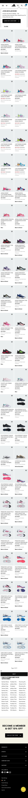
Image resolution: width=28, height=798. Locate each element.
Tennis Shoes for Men (5, 688)
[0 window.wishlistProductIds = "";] (6, 5)
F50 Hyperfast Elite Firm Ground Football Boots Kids (21, 569)
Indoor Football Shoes (14, 699)
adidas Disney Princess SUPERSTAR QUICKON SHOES (7, 221)
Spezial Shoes (5, 708)
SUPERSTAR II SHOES (20, 461)
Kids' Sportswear (5, 697)
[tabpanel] (14, 352)
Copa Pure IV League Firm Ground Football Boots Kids (7, 654)
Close (6, 26)
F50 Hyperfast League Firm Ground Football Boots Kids (7, 486)
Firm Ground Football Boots (14, 695)
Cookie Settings (5, 782)
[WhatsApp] (10, 772)
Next (14, 674)
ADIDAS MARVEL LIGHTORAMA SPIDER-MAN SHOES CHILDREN (20, 195)
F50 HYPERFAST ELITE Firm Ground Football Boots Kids (21, 411)
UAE (4, 780)
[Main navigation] (3, 5)
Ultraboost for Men (22, 703)
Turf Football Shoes (14, 690)
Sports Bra (4, 692)
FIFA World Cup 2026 (14, 701)
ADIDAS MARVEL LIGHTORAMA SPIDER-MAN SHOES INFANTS (6, 46)
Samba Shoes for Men (5, 695)
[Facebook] (2, 772)
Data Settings (4, 778)
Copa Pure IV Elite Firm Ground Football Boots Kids (21, 654)
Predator (12, 686)
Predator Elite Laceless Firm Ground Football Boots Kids (7, 542)
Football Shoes (14, 682)
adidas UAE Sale (14, 692)
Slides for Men (22, 697)
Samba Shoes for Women (5, 690)
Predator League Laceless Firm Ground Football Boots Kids (21, 542)
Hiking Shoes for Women (5, 706)
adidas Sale (13, 688)
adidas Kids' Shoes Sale (14, 684)
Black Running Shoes (22, 699)
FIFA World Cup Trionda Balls (14, 710)
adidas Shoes (22, 688)
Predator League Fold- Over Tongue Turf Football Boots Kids (21, 513)
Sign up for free (12, 735)
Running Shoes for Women (22, 695)
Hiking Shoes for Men (5, 684)
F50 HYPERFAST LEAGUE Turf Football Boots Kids (21, 437)
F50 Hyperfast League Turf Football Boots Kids (21, 598)
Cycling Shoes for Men (5, 710)
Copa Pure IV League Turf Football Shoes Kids (7, 627)
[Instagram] (5, 772)
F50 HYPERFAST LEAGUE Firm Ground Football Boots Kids (7, 437)
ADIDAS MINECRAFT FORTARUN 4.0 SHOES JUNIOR (20, 274)
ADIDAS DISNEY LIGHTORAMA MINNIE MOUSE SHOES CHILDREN (7, 195)
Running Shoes (22, 686)
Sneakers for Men (22, 692)
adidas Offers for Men (14, 697)
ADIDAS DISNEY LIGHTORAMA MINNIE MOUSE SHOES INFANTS (21, 46)
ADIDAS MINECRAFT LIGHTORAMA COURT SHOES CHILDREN (20, 247)
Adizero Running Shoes (22, 690)
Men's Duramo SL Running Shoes (22, 708)
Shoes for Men (22, 684)
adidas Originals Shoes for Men (5, 686)
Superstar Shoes (5, 699)
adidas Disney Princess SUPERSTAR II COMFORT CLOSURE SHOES (21, 385)
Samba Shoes (5, 682)
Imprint (3, 790)
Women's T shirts (22, 710)
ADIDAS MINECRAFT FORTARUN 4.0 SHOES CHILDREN (6, 302)
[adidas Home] (14, 5)
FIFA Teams (13, 706)
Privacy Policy (4, 785)
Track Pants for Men (22, 706)
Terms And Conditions (6, 787)
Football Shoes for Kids (14, 703)
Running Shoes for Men (22, 682)
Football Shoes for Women (14, 708)
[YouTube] (7, 772)
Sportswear (22, 701)
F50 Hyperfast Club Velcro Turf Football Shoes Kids (21, 486)
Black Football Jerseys (5, 701)
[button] (12, 31)
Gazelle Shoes (5, 703)
